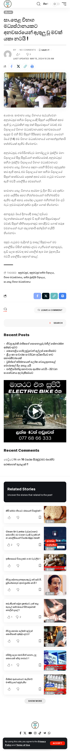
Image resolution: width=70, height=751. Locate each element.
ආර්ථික (50, 685)
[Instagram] (35, 733)
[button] (35, 411)
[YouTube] (30, 733)
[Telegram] (44, 733)
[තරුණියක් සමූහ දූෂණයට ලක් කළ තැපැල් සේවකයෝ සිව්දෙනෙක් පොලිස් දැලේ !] (55, 611)
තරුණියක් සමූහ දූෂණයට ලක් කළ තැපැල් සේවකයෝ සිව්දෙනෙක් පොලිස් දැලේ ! (22, 606)
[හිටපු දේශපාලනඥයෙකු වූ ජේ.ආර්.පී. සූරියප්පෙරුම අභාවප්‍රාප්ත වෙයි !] (55, 585)
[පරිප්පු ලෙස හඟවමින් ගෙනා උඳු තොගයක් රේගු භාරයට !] (55, 660)
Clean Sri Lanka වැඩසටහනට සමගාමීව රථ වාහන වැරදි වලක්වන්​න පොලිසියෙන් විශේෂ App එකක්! (23, 534)
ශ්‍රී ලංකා (8, 12)
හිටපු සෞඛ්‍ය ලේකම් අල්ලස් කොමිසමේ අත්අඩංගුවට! (19, 632)
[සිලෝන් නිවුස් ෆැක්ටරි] (8, 4)
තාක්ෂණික (51, 545)
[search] (38, 4)
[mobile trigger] (63, 3)
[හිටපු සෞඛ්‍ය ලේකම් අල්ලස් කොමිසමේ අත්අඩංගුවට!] (55, 636)
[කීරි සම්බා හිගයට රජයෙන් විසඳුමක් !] (55, 514)
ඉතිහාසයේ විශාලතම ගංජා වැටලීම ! (23, 558)
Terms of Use (23, 745)
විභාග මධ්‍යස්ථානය (13, 277)
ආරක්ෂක (51, 541)
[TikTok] (40, 733)
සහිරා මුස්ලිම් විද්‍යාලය (34, 277)
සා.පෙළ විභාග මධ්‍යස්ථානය (17, 281)
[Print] (32, 66)
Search (58, 323)
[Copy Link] (25, 66)
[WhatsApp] (49, 733)
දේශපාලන (51, 689)
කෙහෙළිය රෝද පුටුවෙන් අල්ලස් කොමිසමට (31, 350)
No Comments (28, 50)
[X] (25, 733)
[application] (35, 411)
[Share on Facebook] (11, 66)
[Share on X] (18, 66)
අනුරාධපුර (23, 272)
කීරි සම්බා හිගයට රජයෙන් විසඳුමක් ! (23, 510)
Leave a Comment (52, 310)
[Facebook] (20, 733)
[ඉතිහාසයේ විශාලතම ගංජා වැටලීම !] (55, 562)
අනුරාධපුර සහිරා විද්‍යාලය (41, 272)
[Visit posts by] (8, 54)
